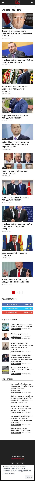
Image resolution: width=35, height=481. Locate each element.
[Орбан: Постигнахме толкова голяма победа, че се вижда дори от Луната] (17, 132)
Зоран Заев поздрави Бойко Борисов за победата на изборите (15, 88)
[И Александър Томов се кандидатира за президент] (5, 336)
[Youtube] (22, 464)
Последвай (28, 304)
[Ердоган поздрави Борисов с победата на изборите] (17, 187)
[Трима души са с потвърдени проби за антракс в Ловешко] (5, 327)
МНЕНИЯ (4, 167)
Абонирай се (28, 312)
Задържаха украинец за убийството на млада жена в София (21, 369)
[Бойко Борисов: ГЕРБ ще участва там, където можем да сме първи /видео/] (5, 409)
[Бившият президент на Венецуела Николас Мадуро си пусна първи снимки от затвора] (5, 346)
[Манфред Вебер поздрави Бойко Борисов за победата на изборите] (17, 214)
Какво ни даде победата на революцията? (14, 172)
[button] (3, 2)
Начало (4, 7)
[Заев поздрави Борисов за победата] (17, 243)
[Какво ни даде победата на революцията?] (17, 161)
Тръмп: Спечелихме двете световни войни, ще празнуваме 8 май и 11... (17, 33)
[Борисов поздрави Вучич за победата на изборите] (17, 105)
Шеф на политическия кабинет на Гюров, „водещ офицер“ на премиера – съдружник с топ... (22, 398)
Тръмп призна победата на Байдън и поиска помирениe (15, 280)
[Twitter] (17, 464)
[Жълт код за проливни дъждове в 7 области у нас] (5, 431)
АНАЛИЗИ (13, 402)
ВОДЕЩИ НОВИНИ (6, 27)
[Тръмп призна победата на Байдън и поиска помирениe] (17, 269)
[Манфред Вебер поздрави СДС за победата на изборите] (17, 50)
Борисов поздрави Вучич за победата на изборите (15, 116)
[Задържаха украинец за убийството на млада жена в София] (5, 370)
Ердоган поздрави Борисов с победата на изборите (15, 198)
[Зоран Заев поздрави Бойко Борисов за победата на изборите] (17, 76)
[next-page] (21, 292)
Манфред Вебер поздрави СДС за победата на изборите (17, 61)
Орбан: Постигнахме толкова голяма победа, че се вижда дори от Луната (15, 144)
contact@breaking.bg (17, 458)
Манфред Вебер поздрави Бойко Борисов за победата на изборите (17, 226)
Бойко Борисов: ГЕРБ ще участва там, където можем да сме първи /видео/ (21, 408)
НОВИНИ (4, 56)
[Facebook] (12, 464)
